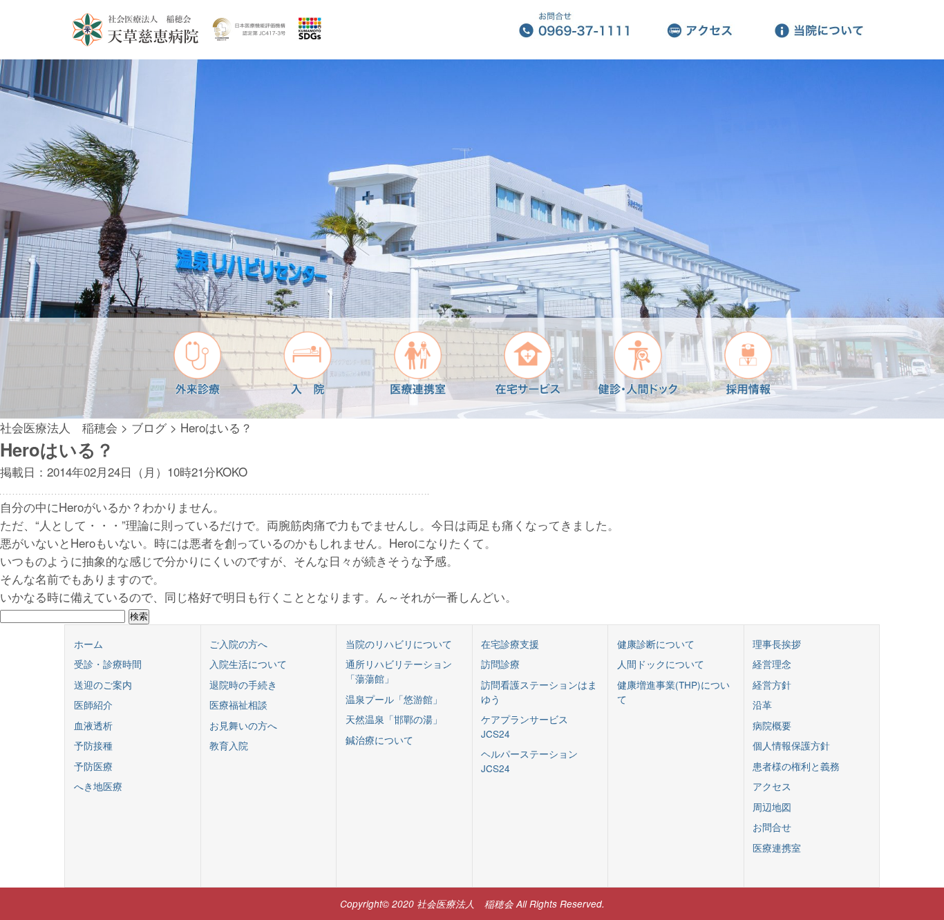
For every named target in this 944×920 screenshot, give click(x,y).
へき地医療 (98, 786)
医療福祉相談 (238, 704)
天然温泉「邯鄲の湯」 (394, 719)
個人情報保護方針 (791, 745)
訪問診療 (500, 664)
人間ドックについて (660, 664)
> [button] (935, 238)
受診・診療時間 (108, 664)
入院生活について (248, 664)
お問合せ (772, 827)
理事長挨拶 (777, 644)
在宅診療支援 (510, 644)
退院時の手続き (243, 684)
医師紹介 (93, 704)
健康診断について (656, 644)
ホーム (88, 644)
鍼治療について (379, 740)
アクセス (772, 786)
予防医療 (93, 766)
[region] (472, 239)
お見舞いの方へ (243, 725)
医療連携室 (777, 847)
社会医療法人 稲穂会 (58, 427)
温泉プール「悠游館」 (394, 699)
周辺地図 (772, 807)
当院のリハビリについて (399, 644)
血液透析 (93, 725)
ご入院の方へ (238, 644)
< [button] (8, 238)
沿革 (762, 704)
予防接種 (93, 745)
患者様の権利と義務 (796, 766)
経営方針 (772, 684)
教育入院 (228, 745)
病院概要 (772, 725)
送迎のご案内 (103, 684)
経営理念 (772, 664)
